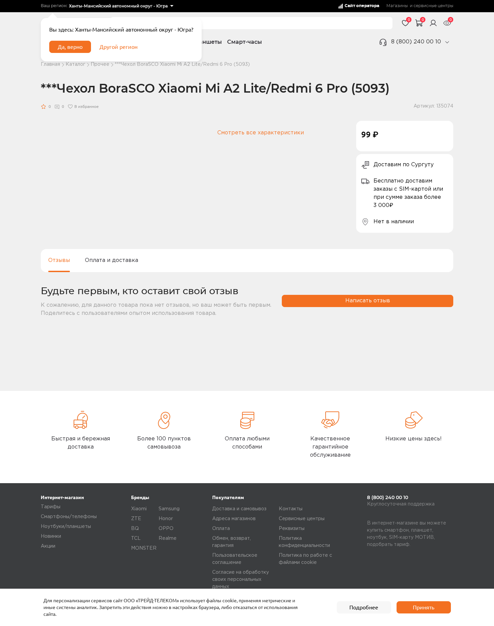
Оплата (221, 529)
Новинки (51, 536)
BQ (135, 529)
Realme (168, 538)
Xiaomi (139, 509)
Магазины (397, 6)
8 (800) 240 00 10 (416, 41)
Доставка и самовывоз (239, 509)
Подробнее (363, 607)
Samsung (169, 509)
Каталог (75, 64)
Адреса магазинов (234, 519)
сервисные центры (433, 6)
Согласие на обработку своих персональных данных (240, 579)
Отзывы (59, 260)
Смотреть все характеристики (260, 132)
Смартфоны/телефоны (69, 517)
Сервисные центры (302, 519)
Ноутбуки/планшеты (66, 527)
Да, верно (70, 47)
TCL (136, 538)
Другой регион (118, 47)
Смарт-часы (244, 42)
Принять (423, 607)
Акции (48, 546)
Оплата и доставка (111, 260)
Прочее (100, 64)
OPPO (166, 529)
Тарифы (50, 507)
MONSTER (144, 548)
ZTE (136, 519)
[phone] (447, 42)
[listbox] (121, 6)
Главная (50, 64)
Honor (166, 519)
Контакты (291, 509)
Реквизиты (292, 529)
